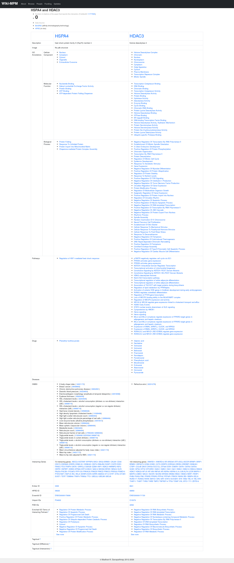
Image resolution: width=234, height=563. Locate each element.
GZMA (94, 466)
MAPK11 (197, 471)
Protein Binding (65, 88)
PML (142, 476)
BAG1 (96, 461)
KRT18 (84, 469)
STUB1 (123, 474)
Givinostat (138, 370)
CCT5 (158, 464)
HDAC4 (193, 469)
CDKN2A (64, 464)
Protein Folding (65, 141)
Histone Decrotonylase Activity (146, 127)
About (23, 3)
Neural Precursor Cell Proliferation (147, 222)
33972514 (98, 420)
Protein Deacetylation (142, 156)
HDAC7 (132, 471)
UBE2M (102, 476)
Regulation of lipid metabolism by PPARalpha (151, 287)
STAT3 (167, 478)
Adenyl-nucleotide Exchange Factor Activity (76, 86)
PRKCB (94, 471)
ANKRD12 (160, 461)
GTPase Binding (140, 115)
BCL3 (181, 461)
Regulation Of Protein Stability (146, 173)
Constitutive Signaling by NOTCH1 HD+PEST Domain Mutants (158, 273)
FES (63, 466)
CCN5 (146, 464)
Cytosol (62, 57)
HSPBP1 (64, 469)
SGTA (89, 474)
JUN (181, 471)
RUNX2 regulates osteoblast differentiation (150, 292)
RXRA (146, 478)
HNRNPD (112, 466)
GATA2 (188, 466)
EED (155, 466)
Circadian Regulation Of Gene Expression (150, 185)
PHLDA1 (64, 471)
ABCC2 (75, 461)
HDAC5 (199, 469)
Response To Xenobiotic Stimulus (147, 163)
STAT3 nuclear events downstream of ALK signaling (154, 307)
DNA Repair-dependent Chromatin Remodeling (152, 241)
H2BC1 (163, 469)
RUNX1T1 (133, 478)
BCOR (186, 461)
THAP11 (133, 481)
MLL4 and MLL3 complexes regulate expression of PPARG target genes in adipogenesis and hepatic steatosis (163, 317)
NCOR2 (158, 474)
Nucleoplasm (139, 59)
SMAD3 (101, 474)
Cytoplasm (63, 54)
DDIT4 (94, 464)
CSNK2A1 (88, 464)
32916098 (116, 394)
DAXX (144, 466)
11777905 (91, 14)
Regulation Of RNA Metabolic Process (149, 531)
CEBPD (164, 464)
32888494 (92, 415)
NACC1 (145, 474)
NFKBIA (165, 474)
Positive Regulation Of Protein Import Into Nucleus (154, 195)
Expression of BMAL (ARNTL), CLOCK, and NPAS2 (154, 326)
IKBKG (71, 469)
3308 (57, 486)
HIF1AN (151, 471)
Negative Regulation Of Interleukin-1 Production (152, 180)
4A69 (132, 505)
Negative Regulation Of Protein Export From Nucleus (154, 212)
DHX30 (150, 466)
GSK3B (88, 466)
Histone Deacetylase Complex (146, 52)
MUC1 (89, 469)
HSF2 (119, 466)
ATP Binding (64, 91)
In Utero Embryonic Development (147, 146)
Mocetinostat (139, 362)
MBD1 (139, 474)
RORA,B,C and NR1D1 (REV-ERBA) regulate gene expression (158, 331)
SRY (162, 478)
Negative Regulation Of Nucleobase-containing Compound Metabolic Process (164, 517)
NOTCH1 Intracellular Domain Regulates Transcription (155, 265)
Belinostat (138, 350)
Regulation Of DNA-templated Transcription (151, 521)
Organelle (63, 59)
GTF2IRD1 (150, 469)
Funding (48, 3)
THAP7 (139, 481)
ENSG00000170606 (62, 495)
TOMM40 (70, 476)
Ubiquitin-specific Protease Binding (147, 135)
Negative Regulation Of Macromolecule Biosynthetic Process (158, 526)
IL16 (177, 471)
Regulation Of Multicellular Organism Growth (151, 190)
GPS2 (137, 469)
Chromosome (139, 62)
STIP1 (111, 474)
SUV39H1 (174, 478)
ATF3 (176, 461)
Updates (57, 3)
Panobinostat (139, 358)
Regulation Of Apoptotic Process (72, 512)
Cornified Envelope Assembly (145, 246)
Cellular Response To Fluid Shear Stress (150, 232)
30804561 (95, 389)
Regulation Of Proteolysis (69, 521)
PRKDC (174, 476)
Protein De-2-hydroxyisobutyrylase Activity (150, 130)
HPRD (37, 28)
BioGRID (38, 25)
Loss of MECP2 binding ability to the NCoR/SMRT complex (157, 297)
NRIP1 (189, 474)
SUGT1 (58, 476)
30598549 (85, 411)
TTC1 (89, 476)
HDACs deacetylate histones (145, 275)
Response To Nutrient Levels (145, 176)
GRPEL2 (81, 466)
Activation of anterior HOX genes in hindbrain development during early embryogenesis (168, 290)
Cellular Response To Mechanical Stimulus (151, 227)
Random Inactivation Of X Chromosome (149, 219)
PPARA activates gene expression (147, 260)
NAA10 (95, 469)
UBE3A (108, 476)
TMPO (156, 481)
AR (166, 461)
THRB (150, 481)
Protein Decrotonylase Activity (146, 125)
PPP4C (161, 476)
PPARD (148, 476)
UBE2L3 (95, 476)
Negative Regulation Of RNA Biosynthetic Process (154, 509)
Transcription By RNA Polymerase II (148, 154)
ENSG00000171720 (137, 495)
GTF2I (142, 469)
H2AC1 (157, 469)
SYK (180, 478)
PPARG (154, 476)
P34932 (58, 500)
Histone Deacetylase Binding (145, 113)
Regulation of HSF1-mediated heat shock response (79, 258)
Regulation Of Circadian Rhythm (146, 197)
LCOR (191, 471)
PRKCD (100, 471)
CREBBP (185, 464)
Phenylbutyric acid (141, 360)
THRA (145, 481)
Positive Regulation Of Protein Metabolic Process (78, 517)
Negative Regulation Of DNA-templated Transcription (154, 205)
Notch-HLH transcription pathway (147, 277)
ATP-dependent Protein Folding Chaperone (75, 93)
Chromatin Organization (143, 151)
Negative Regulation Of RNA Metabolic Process (152, 514)
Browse (31, 3)
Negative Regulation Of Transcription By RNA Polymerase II (157, 141)
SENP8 (84, 474)
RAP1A (68, 474)
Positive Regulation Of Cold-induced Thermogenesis (154, 239)
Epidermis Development (143, 161)
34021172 (80, 384)
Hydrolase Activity (141, 98)
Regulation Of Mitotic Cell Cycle (146, 158)
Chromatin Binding (141, 88)
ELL (159, 466)
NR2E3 (184, 474)
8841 (131, 486)
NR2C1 (178, 474)
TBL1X (190, 478)
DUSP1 (108, 464)
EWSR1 (175, 466)
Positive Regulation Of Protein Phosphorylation (152, 149)
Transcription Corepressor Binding (147, 83)
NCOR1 (152, 474)
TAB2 (185, 478)
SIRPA (95, 474)
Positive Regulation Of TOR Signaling (148, 178)
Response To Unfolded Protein (71, 144)
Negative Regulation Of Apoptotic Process (150, 200)
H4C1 (174, 469)
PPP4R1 (167, 476)
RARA (180, 476)
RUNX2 (141, 478)
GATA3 (194, 466)
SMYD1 (153, 478)
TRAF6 (77, 476)
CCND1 (152, 464)
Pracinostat (138, 353)
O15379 (133, 500)
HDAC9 (139, 471)
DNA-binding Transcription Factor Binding (150, 120)
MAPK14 (133, 474)
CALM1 (114, 461)
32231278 (151, 384)
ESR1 (119, 464)
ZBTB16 (195, 481)
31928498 (97, 413)
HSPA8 (173, 471)
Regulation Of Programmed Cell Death (74, 514)
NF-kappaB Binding (141, 117)
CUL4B (138, 466)
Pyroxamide (138, 372)
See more (60, 534)
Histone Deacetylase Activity (145, 93)
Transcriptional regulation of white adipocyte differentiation (156, 280)
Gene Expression (140, 166)
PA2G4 (58, 471)
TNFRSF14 (163, 481)
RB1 (185, 476)
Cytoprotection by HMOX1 (144, 309)
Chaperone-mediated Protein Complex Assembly (78, 149)
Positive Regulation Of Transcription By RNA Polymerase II (157, 207)
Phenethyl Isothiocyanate (69, 340)
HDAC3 (137, 35)
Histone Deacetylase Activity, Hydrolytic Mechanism (154, 122)
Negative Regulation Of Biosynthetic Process (151, 529)
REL (73, 474)
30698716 (68, 403)
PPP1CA (79, 471)
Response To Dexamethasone (145, 234)
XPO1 (185, 481)
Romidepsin (138, 355)
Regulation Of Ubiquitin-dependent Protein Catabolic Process (83, 519)
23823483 (78, 428)
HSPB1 (58, 469)
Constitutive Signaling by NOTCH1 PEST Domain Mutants (156, 270)
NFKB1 (108, 469)
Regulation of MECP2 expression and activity (152, 299)
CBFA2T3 (140, 464)
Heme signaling (140, 312)
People (39, 3)
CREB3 (178, 464)
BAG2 (101, 461)
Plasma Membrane (141, 72)
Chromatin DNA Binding (143, 108)
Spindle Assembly (141, 217)
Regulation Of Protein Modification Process (76, 531)
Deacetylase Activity (142, 100)
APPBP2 (89, 461)
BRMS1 (107, 461)
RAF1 (62, 474)
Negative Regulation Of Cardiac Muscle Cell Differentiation (157, 251)
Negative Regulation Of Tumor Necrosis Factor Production (156, 183)
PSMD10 (121, 471)
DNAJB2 (101, 464)
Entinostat (138, 365)
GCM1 (132, 469)
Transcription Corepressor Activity (147, 91)
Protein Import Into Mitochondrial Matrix (74, 146)
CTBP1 (132, 466)
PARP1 (196, 474)
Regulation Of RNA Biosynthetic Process (150, 524)
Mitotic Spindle (140, 76)
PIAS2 (137, 476)
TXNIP (176, 481)
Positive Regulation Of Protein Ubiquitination (151, 171)
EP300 (163, 466)
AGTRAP (81, 461)
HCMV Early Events (142, 304)
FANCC (58, 466)
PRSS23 (114, 471)
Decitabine (138, 343)
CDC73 (58, 464)
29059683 (75, 386)
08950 (132, 490)
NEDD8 (102, 469)
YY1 (190, 481)
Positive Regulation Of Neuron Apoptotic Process (153, 202)
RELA (78, 474)
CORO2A (171, 464)
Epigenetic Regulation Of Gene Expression (151, 193)
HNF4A (157, 471)
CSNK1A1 (79, 464)
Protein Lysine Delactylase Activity (147, 132)
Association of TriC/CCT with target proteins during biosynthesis (159, 285)
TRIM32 (83, 476)
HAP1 (99, 466)
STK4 (117, 474)
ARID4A (171, 461)
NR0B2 (172, 474)
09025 (57, 490)
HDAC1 (179, 469)
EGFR (113, 464)
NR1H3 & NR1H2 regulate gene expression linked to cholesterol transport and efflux (166, 302)
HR (162, 471)
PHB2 (132, 476)
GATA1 (74, 466)
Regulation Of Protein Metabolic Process (75, 509)
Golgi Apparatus (140, 67)
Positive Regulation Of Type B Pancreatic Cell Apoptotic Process (159, 249)
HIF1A (144, 471)
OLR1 (119, 469)
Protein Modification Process (145, 188)
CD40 (119, 461)
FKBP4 (68, 466)
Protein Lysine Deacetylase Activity (148, 110)
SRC (158, 478)
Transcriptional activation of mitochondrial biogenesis (154, 268)
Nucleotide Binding (66, 83)
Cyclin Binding (139, 105)
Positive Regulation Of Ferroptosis (147, 244)
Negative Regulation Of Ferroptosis (147, 236)
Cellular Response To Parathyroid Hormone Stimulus (154, 229)
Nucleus (62, 52)
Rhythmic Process (141, 215)
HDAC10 (186, 469)
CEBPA (72, 464)
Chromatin (138, 54)
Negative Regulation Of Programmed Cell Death (78, 529)
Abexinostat (138, 367)
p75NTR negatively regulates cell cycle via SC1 (152, 258)
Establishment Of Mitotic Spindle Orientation (151, 144)
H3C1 (169, 469)
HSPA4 (62, 35)
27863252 (90, 433)
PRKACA (86, 471)
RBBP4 (190, 476)
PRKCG (107, 471)
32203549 (82, 398)
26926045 (79, 396)
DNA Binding (139, 86)
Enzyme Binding (140, 103)
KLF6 (186, 471)
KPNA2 (78, 469)
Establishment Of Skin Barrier (145, 224)
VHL (181, 481)
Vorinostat (138, 345)
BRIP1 (199, 461)
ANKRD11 (151, 461)
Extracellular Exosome (68, 62)
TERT (63, 476)
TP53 (171, 481)
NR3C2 (114, 469)
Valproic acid (139, 340)
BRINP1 (193, 461)
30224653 (83, 391)
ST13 (107, 474)
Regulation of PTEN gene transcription (149, 295)
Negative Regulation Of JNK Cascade (148, 210)
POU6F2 (71, 471)
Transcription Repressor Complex (147, 74)
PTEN (57, 474)
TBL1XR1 (197, 478)
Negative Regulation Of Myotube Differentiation (152, 168)
